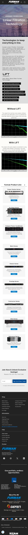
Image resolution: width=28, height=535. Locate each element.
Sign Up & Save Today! (19, 381)
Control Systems (5, 484)
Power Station (11, 189)
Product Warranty (6, 437)
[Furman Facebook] (4, 458)
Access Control (4, 485)
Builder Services (5, 488)
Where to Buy (5, 439)
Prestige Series (14, 281)
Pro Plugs (4, 410)
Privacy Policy (5, 422)
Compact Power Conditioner (14, 226)
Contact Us (4, 441)
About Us (4, 417)
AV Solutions (17, 487)
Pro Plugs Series (14, 207)
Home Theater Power (20, 404)
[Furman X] (17, 458)
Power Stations (5, 408)
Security (16, 484)
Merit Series (14, 246)
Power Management (5, 488)
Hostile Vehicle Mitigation (20, 486)
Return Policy (5, 421)
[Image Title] (14, 192)
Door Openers (17, 485)
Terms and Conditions (7, 424)
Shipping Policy (5, 419)
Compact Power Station (20, 400)
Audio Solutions (4, 487)
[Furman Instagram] (11, 458)
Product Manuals (6, 435)
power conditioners (6, 527)
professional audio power (18, 527)
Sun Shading (17, 488)
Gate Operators (4, 486)
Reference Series (14, 336)
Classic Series (14, 263)
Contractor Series (6, 406)
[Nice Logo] (14, 480)
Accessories (18, 406)
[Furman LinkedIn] (24, 458)
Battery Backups (19, 402)
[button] (2, 2)
